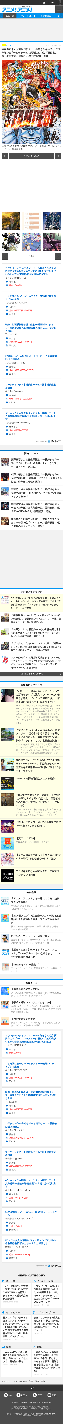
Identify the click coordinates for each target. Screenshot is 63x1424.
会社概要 (33, 1402)
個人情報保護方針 (45, 1402)
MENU (58, 9)
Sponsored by (41, 441)
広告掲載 (24, 1402)
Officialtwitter (40, 1395)
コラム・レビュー (46, 1312)
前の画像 (5, 156)
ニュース (10, 16)
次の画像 (58, 156)
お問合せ (14, 1402)
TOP (31, 1387)
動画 (8, 1346)
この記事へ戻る (31, 156)
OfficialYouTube (54, 1395)
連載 (39, 1346)
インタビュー (47, 16)
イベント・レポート (47, 1281)
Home (10, 1395)
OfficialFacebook (24, 1395)
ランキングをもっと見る (31, 674)
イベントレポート (27, 16)
